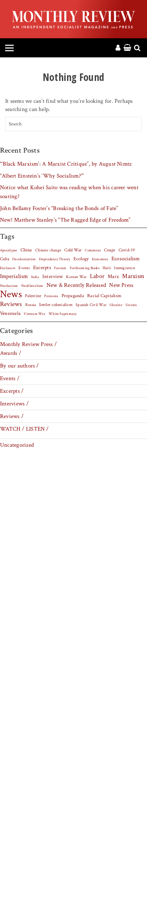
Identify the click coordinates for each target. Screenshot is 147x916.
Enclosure (7, 268)
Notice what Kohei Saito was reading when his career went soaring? (69, 192)
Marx (113, 276)
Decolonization (24, 259)
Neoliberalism (32, 285)
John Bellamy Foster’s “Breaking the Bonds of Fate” (59, 208)
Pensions (51, 296)
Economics (100, 259)
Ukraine (115, 305)
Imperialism (14, 276)
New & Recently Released (76, 285)
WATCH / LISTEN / (24, 429)
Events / (9, 378)
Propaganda (73, 296)
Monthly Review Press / (28, 344)
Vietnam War (34, 313)
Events (24, 267)
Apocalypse (8, 250)
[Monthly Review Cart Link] (127, 48)
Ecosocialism (125, 258)
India (35, 277)
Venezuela (10, 313)
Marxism (133, 276)
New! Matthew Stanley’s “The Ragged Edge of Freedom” (65, 220)
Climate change (48, 250)
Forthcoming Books (84, 267)
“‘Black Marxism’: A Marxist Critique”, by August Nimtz (66, 164)
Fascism (60, 267)
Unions (131, 305)
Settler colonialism (55, 305)
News (11, 294)
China (26, 250)
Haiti (107, 267)
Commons (93, 250)
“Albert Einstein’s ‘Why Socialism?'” (42, 176)
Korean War (76, 276)
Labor (97, 276)
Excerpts (42, 267)
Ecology (81, 259)
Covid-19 (127, 250)
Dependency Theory (54, 259)
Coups (109, 250)
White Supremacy (63, 313)
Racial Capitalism (104, 296)
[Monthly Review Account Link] (118, 48)
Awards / (10, 353)
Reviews (11, 304)
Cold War (73, 250)
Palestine (33, 296)
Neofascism (9, 285)
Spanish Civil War (91, 304)
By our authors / (19, 366)
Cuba (4, 259)
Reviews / (12, 416)
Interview (52, 276)
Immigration (124, 267)
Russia (30, 304)
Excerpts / (12, 391)
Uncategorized (17, 445)
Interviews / (14, 403)
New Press (121, 285)
